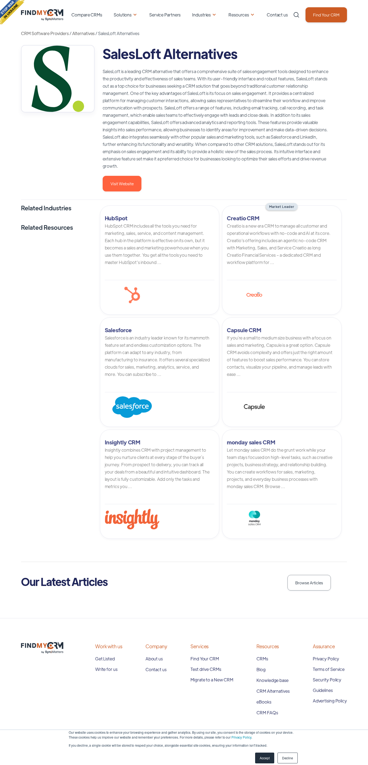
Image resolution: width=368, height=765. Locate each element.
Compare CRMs (86, 15)
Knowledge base (272, 680)
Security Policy (327, 679)
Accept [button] (264, 758)
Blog (261, 669)
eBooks (263, 702)
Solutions (122, 15)
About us (154, 658)
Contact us (277, 15)
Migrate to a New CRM (211, 679)
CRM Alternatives (272, 691)
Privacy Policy (241, 737)
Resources (238, 15)
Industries (201, 15)
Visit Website (122, 183)
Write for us (106, 669)
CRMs (262, 658)
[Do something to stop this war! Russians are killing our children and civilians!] (12, 12)
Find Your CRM (326, 14)
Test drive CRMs (205, 669)
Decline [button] (287, 758)
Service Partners (164, 15)
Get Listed (105, 658)
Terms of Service (329, 669)
